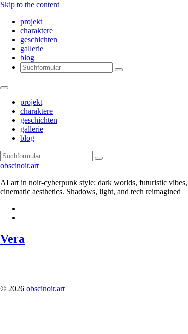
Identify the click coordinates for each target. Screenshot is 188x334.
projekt (31, 21)
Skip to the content (29, 4)
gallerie (31, 48)
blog (27, 57)
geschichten (38, 39)
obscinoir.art (19, 165)
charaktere (36, 30)
